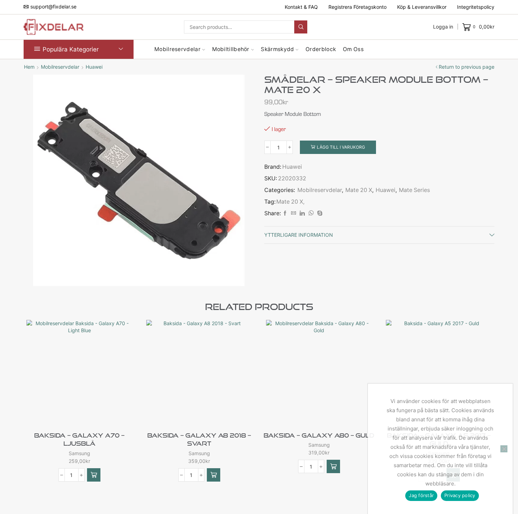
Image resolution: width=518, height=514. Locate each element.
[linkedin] (302, 213)
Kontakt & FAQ (301, 7)
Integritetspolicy (475, 7)
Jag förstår (421, 495)
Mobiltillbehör (230, 49)
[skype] (318, 213)
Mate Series (414, 190)
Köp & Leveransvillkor (421, 7)
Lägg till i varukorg (341, 147)
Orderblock (321, 49)
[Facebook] (285, 213)
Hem (29, 67)
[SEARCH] (300, 26)
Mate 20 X (358, 190)
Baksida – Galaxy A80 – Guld (319, 435)
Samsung (79, 453)
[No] (503, 448)
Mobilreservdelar (177, 49)
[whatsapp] (311, 213)
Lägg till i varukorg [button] (91, 413)
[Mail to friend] (293, 213)
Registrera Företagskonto (357, 7)
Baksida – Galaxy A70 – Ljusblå (79, 439)
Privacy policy (459, 495)
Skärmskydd (277, 49)
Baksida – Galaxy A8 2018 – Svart (199, 439)
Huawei (94, 67)
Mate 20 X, (290, 201)
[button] (93, 475)
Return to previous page (466, 67)
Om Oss (353, 49)
